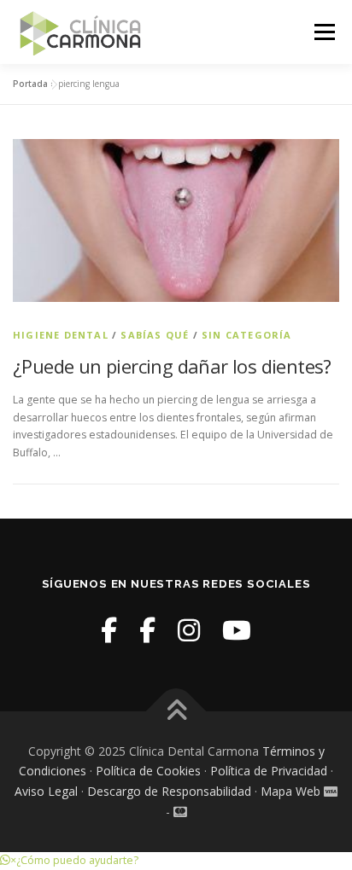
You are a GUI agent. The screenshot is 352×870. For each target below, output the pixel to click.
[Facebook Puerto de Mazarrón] (147, 629)
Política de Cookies (148, 771)
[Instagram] (189, 629)
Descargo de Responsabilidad (169, 791)
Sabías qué (154, 334)
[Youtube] (236, 629)
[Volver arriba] (176, 711)
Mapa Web (290, 791)
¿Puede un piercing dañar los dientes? (172, 366)
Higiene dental (61, 334)
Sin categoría (247, 334)
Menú (323, 32)
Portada (30, 84)
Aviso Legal (46, 791)
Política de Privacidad (268, 771)
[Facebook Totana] (109, 629)
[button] (69, 860)
